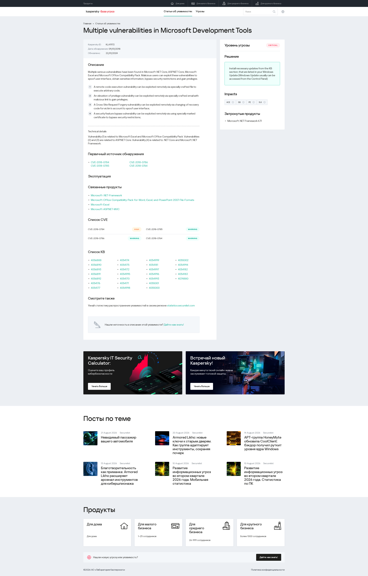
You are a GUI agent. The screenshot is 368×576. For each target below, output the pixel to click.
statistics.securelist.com (181, 305)
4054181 (153, 264)
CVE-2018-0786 (139, 162)
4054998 (125, 287)
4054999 (154, 260)
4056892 (96, 278)
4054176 (95, 283)
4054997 (154, 269)
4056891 (96, 273)
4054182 (183, 269)
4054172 (124, 269)
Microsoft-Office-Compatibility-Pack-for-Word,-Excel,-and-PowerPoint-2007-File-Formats (142, 199)
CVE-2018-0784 (100, 162)
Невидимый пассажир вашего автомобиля (118, 439)
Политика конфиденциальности (268, 569)
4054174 (124, 260)
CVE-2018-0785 (100, 165)
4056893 (96, 269)
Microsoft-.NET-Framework (106, 195)
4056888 (96, 260)
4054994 (183, 264)
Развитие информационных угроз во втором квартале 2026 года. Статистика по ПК (263, 476)
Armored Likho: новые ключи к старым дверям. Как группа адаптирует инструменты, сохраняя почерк (192, 445)
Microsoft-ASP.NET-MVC (105, 209)
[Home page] (100, 11)
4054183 (183, 273)
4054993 (154, 278)
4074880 (183, 278)
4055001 (154, 283)
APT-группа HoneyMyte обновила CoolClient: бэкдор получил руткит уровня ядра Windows (262, 443)
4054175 (124, 264)
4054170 (125, 278)
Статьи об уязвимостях (178, 11)
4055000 (154, 287)
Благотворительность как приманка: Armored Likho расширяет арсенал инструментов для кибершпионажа (119, 476)
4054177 (95, 287)
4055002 (183, 260)
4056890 (96, 264)
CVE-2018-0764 (138, 165)
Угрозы (200, 11)
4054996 (154, 273)
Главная (87, 23)
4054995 (125, 273)
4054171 (124, 283)
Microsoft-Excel (100, 204)
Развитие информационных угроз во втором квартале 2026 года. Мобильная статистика (192, 476)
